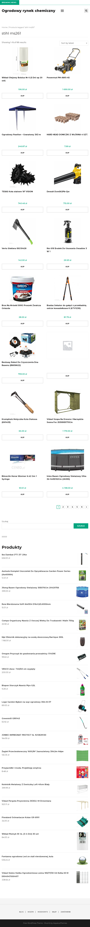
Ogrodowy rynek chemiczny (28, 11)
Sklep (54, 912)
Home (5, 27)
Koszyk (31, 912)
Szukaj (5, 521)
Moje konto (43, 912)
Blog (21, 912)
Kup (22, 96)
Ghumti (47, 923)
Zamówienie (66, 912)
